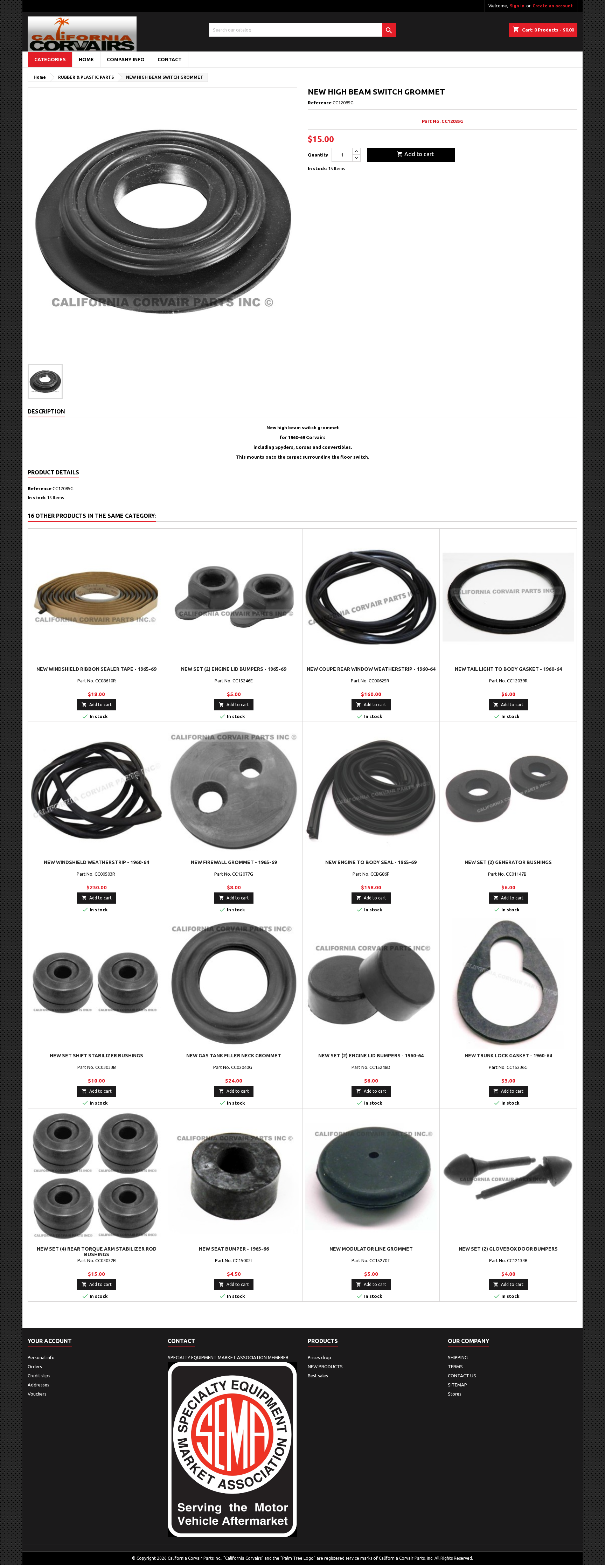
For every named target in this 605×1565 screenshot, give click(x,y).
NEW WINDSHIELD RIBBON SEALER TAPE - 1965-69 (96, 669)
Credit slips (39, 1375)
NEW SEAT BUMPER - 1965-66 (234, 1249)
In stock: (317, 168)
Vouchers (37, 1393)
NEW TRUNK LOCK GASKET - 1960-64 (508, 1055)
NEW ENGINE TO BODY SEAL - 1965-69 (371, 862)
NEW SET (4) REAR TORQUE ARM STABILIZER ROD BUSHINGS (97, 1251)
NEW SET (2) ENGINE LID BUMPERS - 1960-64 (371, 1055)
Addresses (38, 1384)
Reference (320, 102)
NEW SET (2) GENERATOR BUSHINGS (508, 862)
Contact (181, 1341)
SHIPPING (458, 1357)
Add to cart (415, 154)
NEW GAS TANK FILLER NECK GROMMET (233, 1055)
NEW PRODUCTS (325, 1366)
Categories (50, 59)
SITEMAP (457, 1384)
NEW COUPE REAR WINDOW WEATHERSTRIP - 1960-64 (371, 669)
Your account (50, 1341)
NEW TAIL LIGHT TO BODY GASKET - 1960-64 (508, 669)
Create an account (553, 6)
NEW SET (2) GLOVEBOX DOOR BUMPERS (508, 1249)
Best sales (318, 1375)
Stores (454, 1393)
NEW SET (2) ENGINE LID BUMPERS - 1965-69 (233, 669)
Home (86, 59)
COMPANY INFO (126, 59)
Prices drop (319, 1357)
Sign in (517, 6)
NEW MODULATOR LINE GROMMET (371, 1249)
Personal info (41, 1357)
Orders (35, 1366)
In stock (37, 497)
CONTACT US (462, 1375)
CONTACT (170, 59)
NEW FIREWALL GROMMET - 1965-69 (234, 862)
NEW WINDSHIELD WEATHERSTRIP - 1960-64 (96, 862)
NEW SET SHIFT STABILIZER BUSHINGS (96, 1055)
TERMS (455, 1366)
